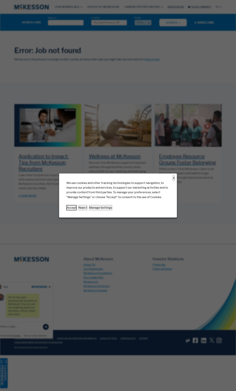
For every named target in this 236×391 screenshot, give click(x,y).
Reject (82, 207)
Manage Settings (100, 207)
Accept (71, 207)
